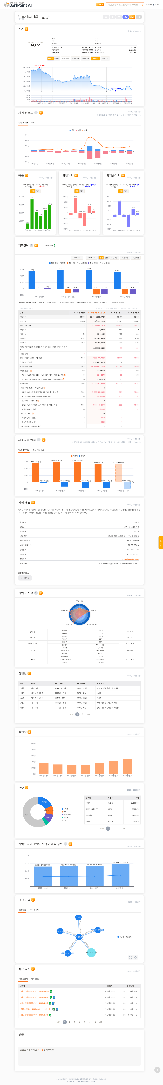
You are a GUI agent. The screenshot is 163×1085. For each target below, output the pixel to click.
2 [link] (82, 714)
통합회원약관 (86, 1079)
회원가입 (149, 4)
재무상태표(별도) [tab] (84, 302)
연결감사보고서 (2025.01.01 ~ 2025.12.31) (35, 1009)
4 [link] (79, 1022)
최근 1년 (114, 258)
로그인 (157, 4)
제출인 (110, 986)
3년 (105, 58)
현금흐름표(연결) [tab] (101, 302)
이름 (21, 683)
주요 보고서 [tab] (23, 979)
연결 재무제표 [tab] (24, 450)
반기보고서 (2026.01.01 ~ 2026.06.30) (34, 991)
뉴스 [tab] (33, 122)
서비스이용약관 (62, 1079)
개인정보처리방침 (75, 1079)
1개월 (75, 58)
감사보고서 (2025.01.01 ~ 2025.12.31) (33, 1003)
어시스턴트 (161, 542)
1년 (95, 58)
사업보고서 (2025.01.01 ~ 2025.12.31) (33, 1015)
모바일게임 (25, 578)
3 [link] (74, 1022)
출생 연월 (81, 683)
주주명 (88, 798)
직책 (33, 683)
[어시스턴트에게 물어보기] (26, 29)
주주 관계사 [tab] (34, 910)
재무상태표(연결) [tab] (67, 302)
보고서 (22, 986)
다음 (124, 828)
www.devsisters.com (130, 559)
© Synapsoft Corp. (74, 1081)
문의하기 (96, 1079)
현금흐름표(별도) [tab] (118, 302)
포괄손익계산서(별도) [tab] (48, 302)
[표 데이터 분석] (51, 991)
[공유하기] (139, 17)
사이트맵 (103, 1079)
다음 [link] (88, 714)
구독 (100, 4)
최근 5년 (135, 258)
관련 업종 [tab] (22, 910)
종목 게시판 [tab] (23, 122)
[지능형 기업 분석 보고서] (126, 17)
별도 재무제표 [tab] (38, 450)
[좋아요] (113, 17)
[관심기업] (106, 17)
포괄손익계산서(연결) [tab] (27, 302)
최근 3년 (125, 258)
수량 (137, 798)
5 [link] (84, 1022)
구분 (21, 312)
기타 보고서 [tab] (35, 979)
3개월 (85, 58)
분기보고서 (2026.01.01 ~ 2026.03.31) (33, 997)
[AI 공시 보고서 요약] (54, 997)
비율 (109, 798)
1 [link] (77, 714)
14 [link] (95, 1022)
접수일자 (130, 986)
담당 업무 (100, 683)
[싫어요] (119, 17)
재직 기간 (59, 683)
